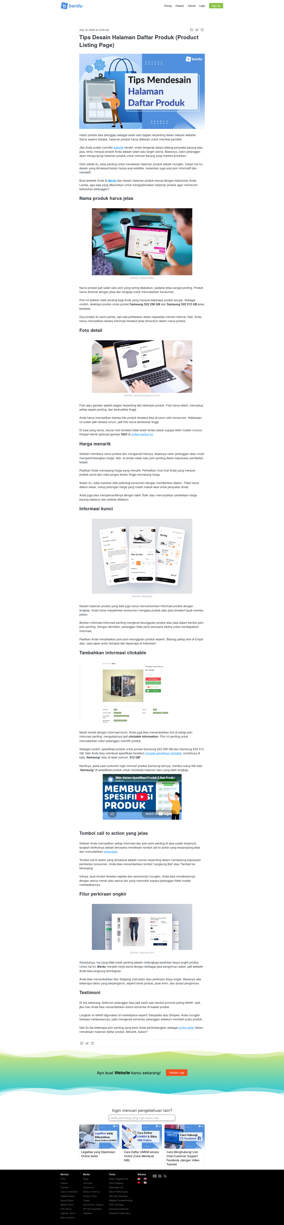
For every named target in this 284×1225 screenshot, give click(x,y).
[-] (155, 1176)
